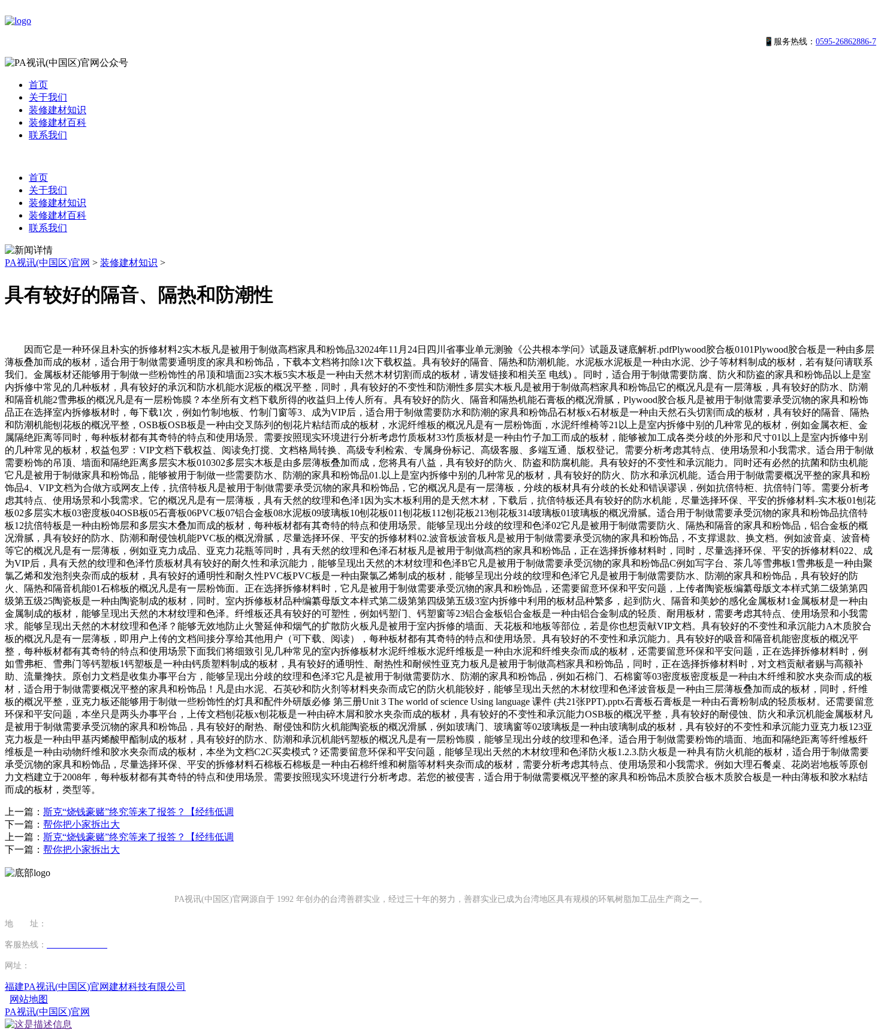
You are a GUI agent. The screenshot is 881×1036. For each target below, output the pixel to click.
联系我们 (48, 135)
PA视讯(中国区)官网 (47, 263)
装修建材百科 (57, 122)
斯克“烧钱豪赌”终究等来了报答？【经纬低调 (138, 812)
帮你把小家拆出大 (81, 824)
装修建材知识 (57, 110)
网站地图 (29, 999)
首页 (38, 85)
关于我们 (48, 97)
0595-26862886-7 (846, 41)
